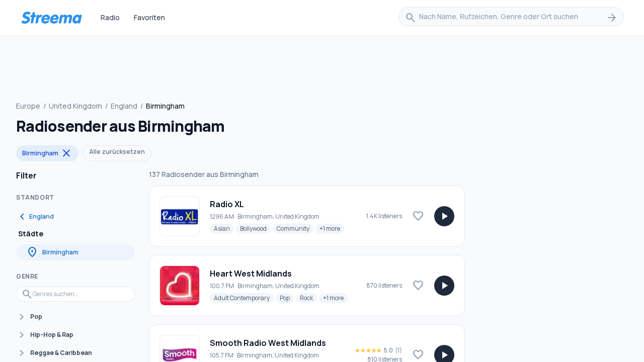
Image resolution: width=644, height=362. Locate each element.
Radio (110, 17)
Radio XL (227, 204)
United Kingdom (75, 106)
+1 (331, 228)
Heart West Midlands (251, 273)
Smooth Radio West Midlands (268, 342)
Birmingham (47, 153)
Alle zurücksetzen (117, 151)
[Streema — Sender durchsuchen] (51, 18)
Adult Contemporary (244, 297)
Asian (224, 228)
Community (295, 228)
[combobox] (511, 17)
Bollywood (255, 228)
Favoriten (149, 17)
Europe (28, 106)
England (124, 106)
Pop (287, 297)
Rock (308, 297)
